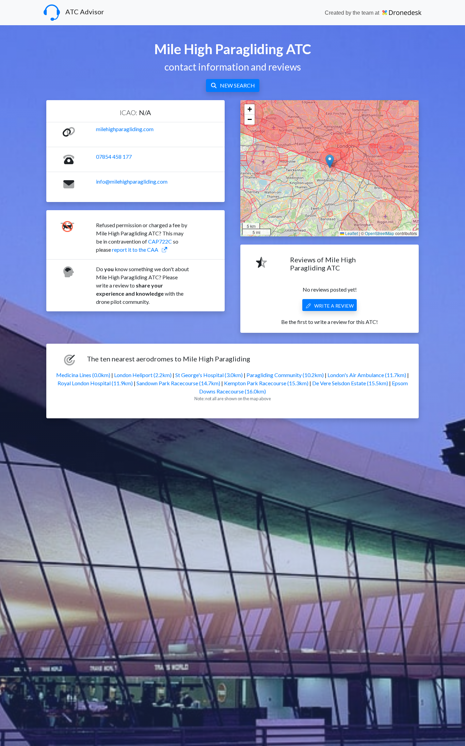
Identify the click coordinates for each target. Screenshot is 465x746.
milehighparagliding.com (125, 129)
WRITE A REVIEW (334, 306)
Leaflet (351, 233)
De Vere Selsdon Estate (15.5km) (350, 383)
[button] (329, 161)
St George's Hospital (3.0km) (209, 375)
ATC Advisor (84, 11)
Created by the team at (353, 13)
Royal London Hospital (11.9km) (95, 383)
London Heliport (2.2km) (143, 375)
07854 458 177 (114, 156)
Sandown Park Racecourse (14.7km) (178, 383)
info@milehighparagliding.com (131, 181)
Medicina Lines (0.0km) (83, 375)
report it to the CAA (135, 249)
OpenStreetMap (379, 233)
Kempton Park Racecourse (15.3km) (266, 383)
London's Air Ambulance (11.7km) (366, 375)
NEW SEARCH (237, 85)
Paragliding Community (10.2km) (285, 375)
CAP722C (160, 241)
